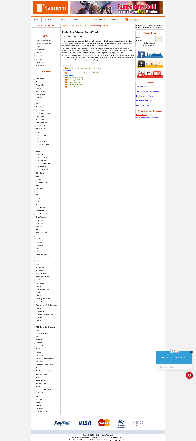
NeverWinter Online (42, 276)
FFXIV (38, 198)
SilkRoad (39, 339)
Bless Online (40, 119)
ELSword (39, 179)
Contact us (75, 19)
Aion (37, 75)
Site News (75, 26)
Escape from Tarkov (42, 182)
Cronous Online (41, 135)
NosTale (38, 286)
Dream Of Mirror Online (43, 163)
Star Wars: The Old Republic (45, 358)
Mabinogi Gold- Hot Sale (75, 84)
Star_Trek (39, 361)
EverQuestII (40, 192)
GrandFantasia (41, 217)
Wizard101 (39, 408)
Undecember (40, 393)
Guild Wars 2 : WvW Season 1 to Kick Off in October (84, 68)
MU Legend (39, 270)
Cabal (38, 132)
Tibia (37, 377)
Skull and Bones (41, 346)
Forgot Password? (149, 45)
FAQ (86, 19)
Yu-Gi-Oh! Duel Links (43, 412)
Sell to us (61, 19)
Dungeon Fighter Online (43, 170)
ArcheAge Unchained (43, 40)
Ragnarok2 (39, 317)
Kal (37, 229)
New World (39, 280)
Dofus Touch (40, 154)
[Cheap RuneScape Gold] (116, 14)
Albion (38, 82)
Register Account (149, 43)
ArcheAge (39, 97)
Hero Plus (39, 226)
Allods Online (40, 85)
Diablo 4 (38, 151)
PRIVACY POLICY (119, 437)
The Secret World (41, 374)
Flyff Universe (40, 207)
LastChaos (39, 242)
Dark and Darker (41, 141)
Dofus (38, 46)
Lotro (37, 251)
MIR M (38, 261)
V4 (37, 396)
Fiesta (38, 201)
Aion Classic (40, 79)
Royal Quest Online (42, 333)
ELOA (38, 176)
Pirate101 (39, 302)
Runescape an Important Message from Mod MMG (83, 73)
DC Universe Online (42, 144)
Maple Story (40, 59)
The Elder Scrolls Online (44, 371)
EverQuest (39, 189)
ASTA (38, 100)
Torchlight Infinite (41, 383)
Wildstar (38, 405)
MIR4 (37, 264)
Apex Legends (40, 91)
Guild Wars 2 (40, 223)
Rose (37, 330)
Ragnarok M (40, 311)
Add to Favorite (100, 19)
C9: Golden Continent (43, 129)
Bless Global (40, 116)
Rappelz (38, 321)
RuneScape (40, 65)
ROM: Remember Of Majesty (45, 327)
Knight (38, 236)
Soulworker (39, 352)
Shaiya (38, 336)
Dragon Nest (40, 49)
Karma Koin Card (41, 232)
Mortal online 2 (40, 267)
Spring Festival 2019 (73, 87)
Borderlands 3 (40, 126)
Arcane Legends (41, 94)
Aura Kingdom (40, 107)
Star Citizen (39, 355)
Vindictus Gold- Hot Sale (75, 82)
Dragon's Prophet (41, 160)
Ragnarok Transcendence (44, 314)
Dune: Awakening (41, 167)
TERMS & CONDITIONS (102, 437)
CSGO (38, 138)
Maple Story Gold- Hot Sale (76, 80)
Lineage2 (39, 53)
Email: (138, 37)
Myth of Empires (41, 273)
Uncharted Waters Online (44, 390)
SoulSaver (39, 349)
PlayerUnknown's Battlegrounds (46, 305)
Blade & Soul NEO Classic (44, 113)
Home (36, 19)
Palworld (38, 295)
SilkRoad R (39, 343)
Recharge (48, 19)
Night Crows (40, 283)
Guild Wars (39, 220)
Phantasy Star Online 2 (43, 299)
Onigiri (38, 292)
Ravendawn (40, 324)
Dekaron (39, 148)
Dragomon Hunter (42, 157)
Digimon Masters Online (43, 43)
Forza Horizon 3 (41, 211)
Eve (37, 185)
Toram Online (40, 380)
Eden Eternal (40, 173)
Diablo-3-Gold (71, 36)
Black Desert (40, 110)
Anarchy (38, 88)
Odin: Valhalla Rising (42, 289)
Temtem (38, 368)
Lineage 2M (39, 245)
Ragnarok (39, 308)
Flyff (37, 204)
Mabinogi (39, 56)
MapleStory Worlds (42, 254)
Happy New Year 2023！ (75, 77)
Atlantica (38, 104)
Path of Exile (40, 62)
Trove (38, 386)
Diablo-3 (80, 36)
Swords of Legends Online (44, 364)
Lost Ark (38, 248)
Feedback (115, 19)
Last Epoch (39, 239)
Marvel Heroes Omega (43, 258)
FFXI (37, 195)
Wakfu (38, 402)
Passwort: (139, 40)
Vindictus (39, 399)
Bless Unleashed (41, 122)
